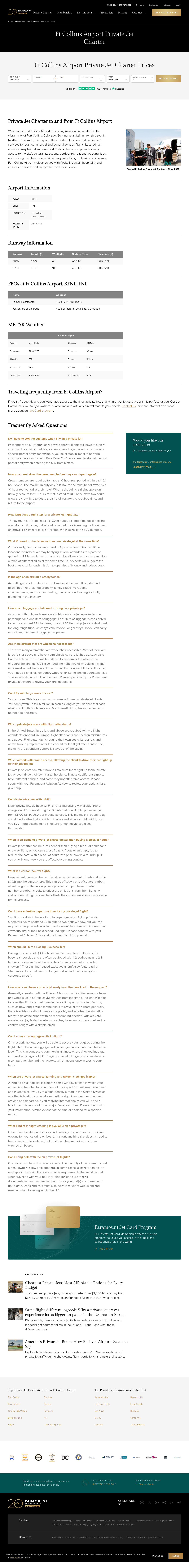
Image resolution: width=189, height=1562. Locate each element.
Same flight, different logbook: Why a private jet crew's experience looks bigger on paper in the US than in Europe (76, 1312)
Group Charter (124, 1521)
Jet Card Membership (61, 1521)
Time (111, 77)
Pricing (122, 12)
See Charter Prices (166, 13)
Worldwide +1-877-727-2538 (119, 5)
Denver (48, 1404)
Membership (64, 12)
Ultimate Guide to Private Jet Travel (118, 1524)
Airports (36, 21)
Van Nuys (99, 1411)
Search (168, 5)
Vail (45, 1417)
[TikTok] (179, 1502)
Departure (87, 77)
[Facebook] (142, 1502)
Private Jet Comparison (104, 1537)
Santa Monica (101, 1397)
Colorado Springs (52, 1424)
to (62, 77)
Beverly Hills (136, 1397)
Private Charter (42, 12)
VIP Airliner (57, 1524)
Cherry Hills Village (17, 1411)
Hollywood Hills (102, 1404)
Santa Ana (135, 1417)
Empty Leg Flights (91, 1524)
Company (140, 5)
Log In (178, 5)
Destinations (84, 12)
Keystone (48, 1411)
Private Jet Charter (22, 21)
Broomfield (13, 1404)
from (38, 77)
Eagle (11, 1424)
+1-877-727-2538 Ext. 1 (144, 467)
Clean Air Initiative (155, 1537)
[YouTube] (171, 1502)
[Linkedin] (164, 1502)
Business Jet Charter (105, 1521)
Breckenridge (15, 1417)
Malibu (97, 1417)
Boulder (48, 1397)
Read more (106, 1248)
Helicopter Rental (143, 1521)
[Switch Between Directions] (55, 79)
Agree (175, 1556)
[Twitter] (149, 1502)
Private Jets (106, 12)
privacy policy (15, 1557)
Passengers (139, 77)
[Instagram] (157, 1502)
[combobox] (44, 80)
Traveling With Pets (163, 1521)
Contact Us (153, 5)
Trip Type (15, 77)
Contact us (129, 406)
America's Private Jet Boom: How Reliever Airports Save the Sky (76, 1344)
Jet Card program (41, 410)
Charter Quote (146, 1484)
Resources (138, 12)
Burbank (134, 1411)
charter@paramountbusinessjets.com (152, 461)
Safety (130, 1537)
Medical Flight (72, 1524)
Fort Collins (13, 1397)
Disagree (157, 1556)
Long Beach (136, 1404)
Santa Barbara (137, 1424)
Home (10, 21)
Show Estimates (168, 79)
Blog (121, 1537)
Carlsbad (98, 1424)
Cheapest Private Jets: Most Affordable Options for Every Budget (74, 1285)
